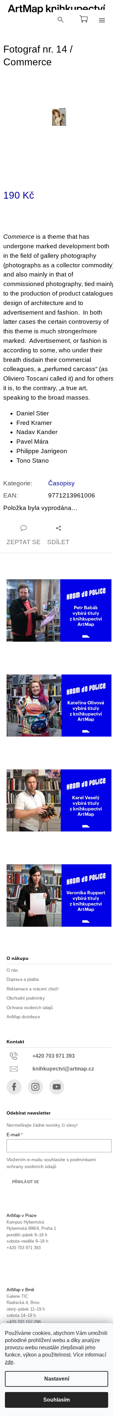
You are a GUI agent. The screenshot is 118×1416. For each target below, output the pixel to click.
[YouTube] (56, 1087)
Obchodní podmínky (26, 998)
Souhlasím (56, 1400)
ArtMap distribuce (23, 1016)
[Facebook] (14, 1087)
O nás (12, 970)
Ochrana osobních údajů (30, 1007)
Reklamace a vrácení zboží (33, 988)
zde (9, 1362)
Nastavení (56, 1379)
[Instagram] (35, 1087)
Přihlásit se (25, 1182)
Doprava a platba (23, 979)
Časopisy (61, 483)
